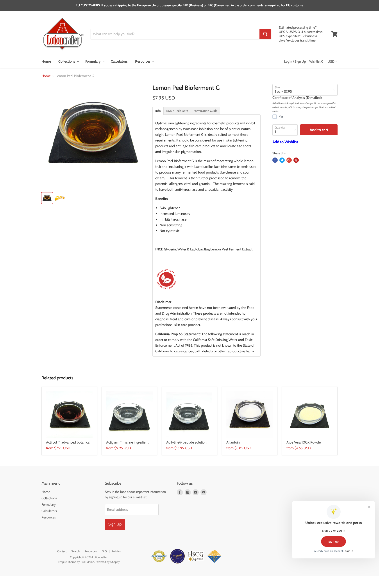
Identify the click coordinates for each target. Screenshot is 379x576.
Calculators (119, 61)
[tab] (158, 111)
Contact (61, 551)
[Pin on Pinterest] (296, 160)
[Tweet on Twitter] (282, 160)
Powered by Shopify (107, 561)
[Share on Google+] (289, 160)
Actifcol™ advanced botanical (68, 442)
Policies (116, 551)
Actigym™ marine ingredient (127, 442)
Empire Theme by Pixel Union (76, 561)
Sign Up (115, 524)
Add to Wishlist (285, 141)
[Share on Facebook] (275, 160)
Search (75, 551)
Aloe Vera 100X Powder (304, 442)
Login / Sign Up (295, 61)
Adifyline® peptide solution (186, 442)
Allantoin (233, 442)
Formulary (93, 61)
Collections (67, 61)
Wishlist (316, 61)
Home (46, 61)
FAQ (104, 551)
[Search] (265, 34)
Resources (143, 61)
